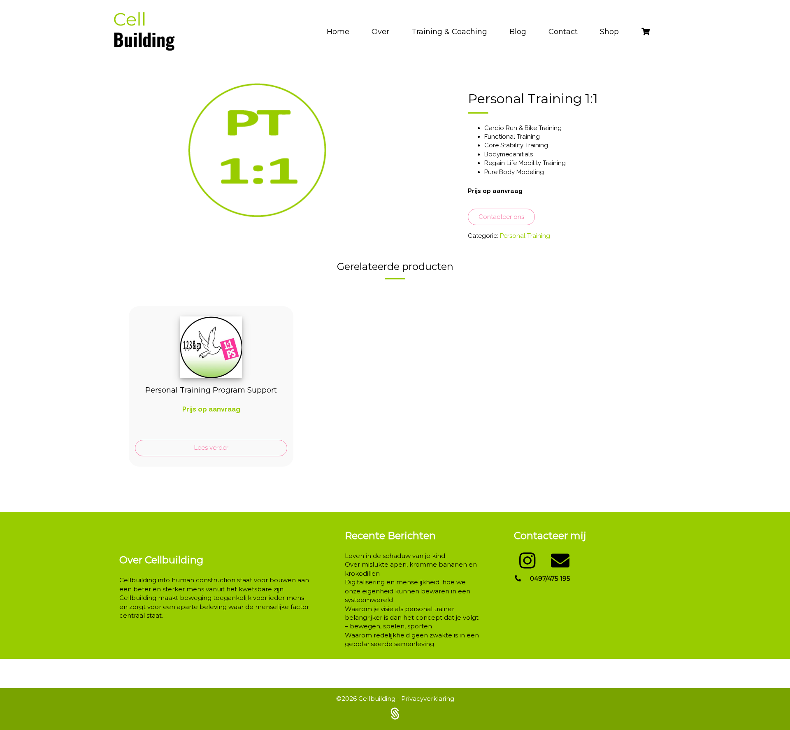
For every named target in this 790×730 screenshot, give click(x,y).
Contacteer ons (501, 217)
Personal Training (525, 235)
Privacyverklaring (427, 698)
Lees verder (211, 447)
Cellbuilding (377, 698)
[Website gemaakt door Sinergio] (395, 712)
